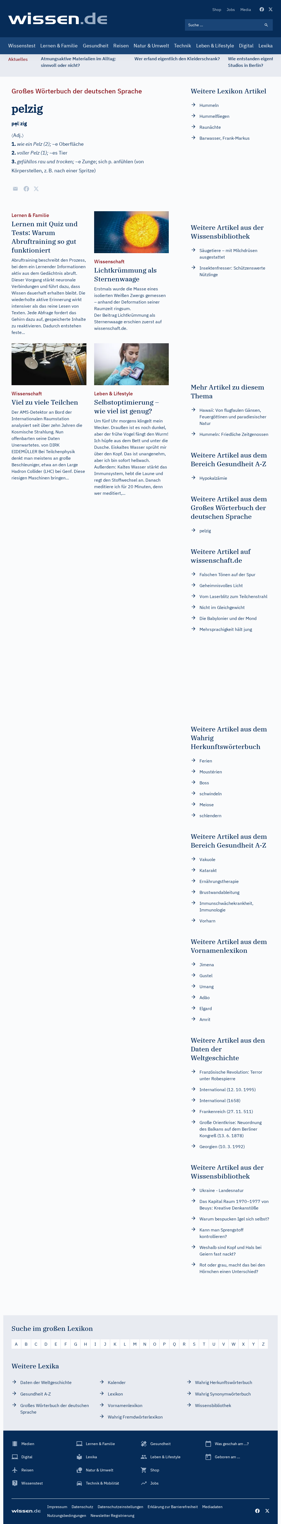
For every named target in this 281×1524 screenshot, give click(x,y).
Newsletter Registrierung (112, 1515)
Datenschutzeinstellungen (120, 1506)
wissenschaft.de (110, 328)
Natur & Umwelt (151, 45)
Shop (216, 9)
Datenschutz (82, 1506)
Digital (246, 45)
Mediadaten (212, 1506)
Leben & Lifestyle (215, 45)
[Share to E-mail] (15, 188)
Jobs (231, 9)
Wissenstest (21, 45)
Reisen (121, 45)
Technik (182, 45)
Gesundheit (95, 45)
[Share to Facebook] (26, 188)
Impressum (57, 1506)
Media (245, 9)
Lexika (265, 45)
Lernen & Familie (59, 45)
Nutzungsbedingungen (66, 1515)
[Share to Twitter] (36, 188)
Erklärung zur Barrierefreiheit (173, 1506)
